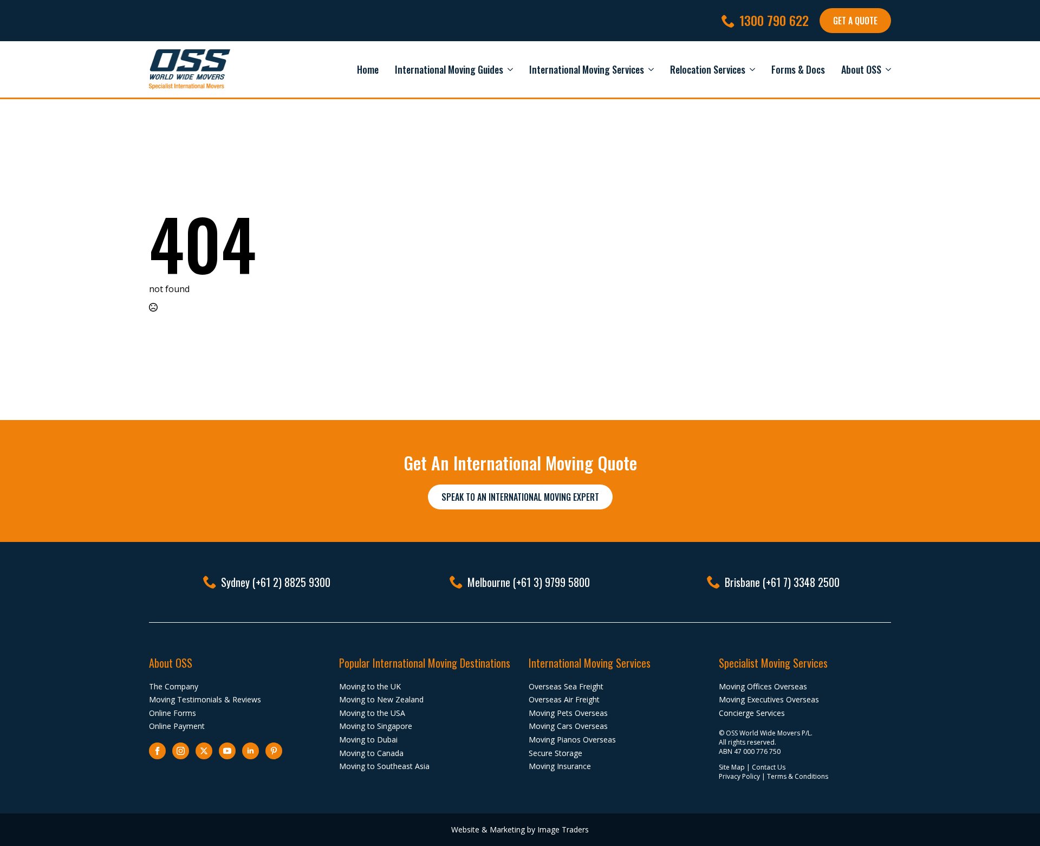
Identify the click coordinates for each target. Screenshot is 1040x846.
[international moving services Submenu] (649, 69)
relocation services (707, 69)
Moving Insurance (560, 766)
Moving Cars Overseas (568, 726)
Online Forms (172, 713)
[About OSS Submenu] (886, 69)
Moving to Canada (371, 753)
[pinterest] (273, 750)
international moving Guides (449, 69)
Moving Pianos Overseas (572, 739)
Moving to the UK (370, 686)
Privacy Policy (739, 776)
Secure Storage (555, 753)
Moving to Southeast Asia (384, 766)
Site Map (732, 767)
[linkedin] (250, 750)
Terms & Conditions (797, 776)
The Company (173, 686)
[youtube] (227, 750)
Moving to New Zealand (381, 699)
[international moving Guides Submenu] (508, 69)
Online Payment (177, 726)
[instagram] (180, 750)
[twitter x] (204, 750)
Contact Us (768, 767)
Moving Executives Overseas (769, 699)
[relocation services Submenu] (750, 69)
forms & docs (798, 69)
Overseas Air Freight (564, 699)
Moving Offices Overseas (763, 686)
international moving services (586, 69)
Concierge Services (752, 713)
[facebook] (157, 750)
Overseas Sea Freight (566, 686)
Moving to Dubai (368, 739)
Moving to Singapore (375, 726)
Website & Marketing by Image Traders (520, 829)
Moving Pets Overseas (568, 713)
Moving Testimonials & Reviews (205, 699)
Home (368, 69)
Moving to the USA (372, 713)
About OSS (861, 69)
